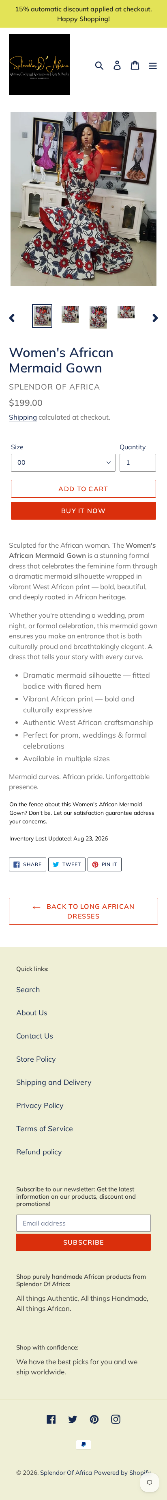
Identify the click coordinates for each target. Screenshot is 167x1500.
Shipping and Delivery (54, 1082)
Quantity (133, 447)
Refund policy (39, 1151)
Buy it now (83, 511)
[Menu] (153, 64)
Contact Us (34, 1036)
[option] (42, 316)
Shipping (23, 417)
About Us (31, 1012)
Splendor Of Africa (66, 1472)
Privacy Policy (40, 1105)
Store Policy (36, 1059)
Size (17, 447)
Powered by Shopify (122, 1472)
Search (28, 989)
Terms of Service (44, 1128)
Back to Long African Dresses (90, 911)
